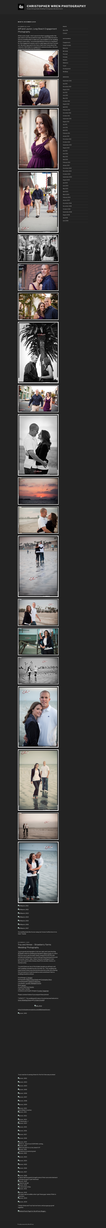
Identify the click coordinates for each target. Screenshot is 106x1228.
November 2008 (67, 206)
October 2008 (66, 209)
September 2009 (67, 177)
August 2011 (66, 121)
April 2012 (65, 107)
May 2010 (65, 156)
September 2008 (67, 212)
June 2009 (65, 185)
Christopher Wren (46, 979)
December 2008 (67, 203)
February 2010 (66, 162)
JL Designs (29, 978)
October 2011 (66, 115)
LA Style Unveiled (39, 1000)
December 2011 (67, 113)
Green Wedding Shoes (24, 1000)
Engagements (66, 42)
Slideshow (65, 62)
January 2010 (66, 165)
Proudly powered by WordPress (25, 1224)
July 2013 (65, 92)
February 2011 (66, 133)
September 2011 (67, 118)
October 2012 (66, 101)
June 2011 (65, 127)
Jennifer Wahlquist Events (33, 983)
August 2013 (66, 89)
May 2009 (65, 188)
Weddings (65, 71)
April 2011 (65, 130)
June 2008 (65, 220)
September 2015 (67, 80)
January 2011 (66, 136)
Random (65, 60)
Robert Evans (47, 953)
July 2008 (65, 217)
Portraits (65, 57)
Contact (65, 33)
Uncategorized (66, 68)
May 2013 (65, 98)
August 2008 (66, 214)
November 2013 (67, 86)
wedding (47, 36)
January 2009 (66, 200)
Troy (19, 951)
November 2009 (67, 171)
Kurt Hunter (30, 987)
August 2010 (66, 147)
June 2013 (65, 95)
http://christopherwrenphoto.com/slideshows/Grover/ (34, 1009)
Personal (65, 54)
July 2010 (65, 150)
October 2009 (66, 174)
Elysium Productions (34, 981)
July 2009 (65, 182)
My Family (65, 51)
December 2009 (67, 168)
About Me (65, 30)
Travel (64, 65)
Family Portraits (67, 45)
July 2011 (65, 124)
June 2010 (65, 153)
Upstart (23, 985)
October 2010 (66, 142)
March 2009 (66, 194)
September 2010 (67, 145)
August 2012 (66, 104)
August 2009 (66, 180)
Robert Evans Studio (32, 979)
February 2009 (66, 197)
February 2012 (66, 110)
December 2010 (67, 139)
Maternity (65, 48)
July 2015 (65, 83)
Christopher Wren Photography (56, 6)
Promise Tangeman (43, 991)
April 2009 (65, 191)
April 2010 (65, 159)
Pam (27, 45)
